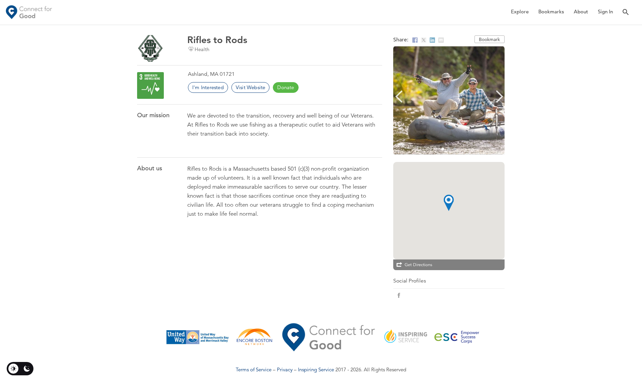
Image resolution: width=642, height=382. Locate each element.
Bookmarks (551, 11)
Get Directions (418, 264)
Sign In (605, 11)
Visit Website (250, 87)
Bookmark (489, 39)
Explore (520, 11)
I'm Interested (208, 87)
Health (202, 49)
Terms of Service (254, 369)
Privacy (285, 369)
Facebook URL (399, 295)
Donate (285, 87)
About (581, 11)
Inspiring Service (316, 369)
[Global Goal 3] (150, 85)
